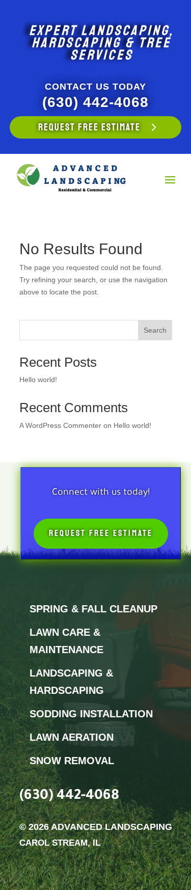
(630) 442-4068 (95, 102)
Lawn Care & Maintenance (66, 641)
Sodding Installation (91, 713)
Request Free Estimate (101, 533)
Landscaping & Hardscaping (71, 681)
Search (155, 330)
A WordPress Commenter (60, 425)
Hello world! (38, 379)
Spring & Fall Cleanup (93, 608)
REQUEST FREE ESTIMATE (89, 127)
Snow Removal (72, 760)
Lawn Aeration (72, 737)
